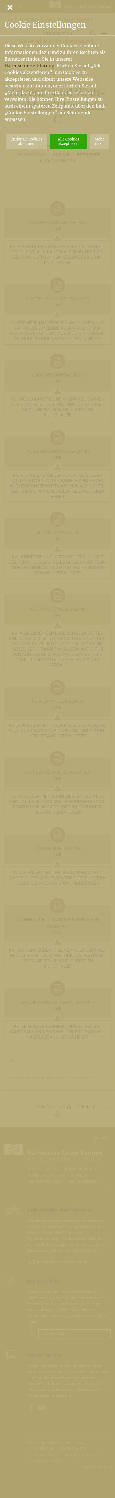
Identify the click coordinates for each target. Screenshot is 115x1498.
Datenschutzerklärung (29, 65)
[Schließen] (57, 7)
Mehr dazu (99, 141)
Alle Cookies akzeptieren (68, 141)
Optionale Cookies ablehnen (26, 141)
